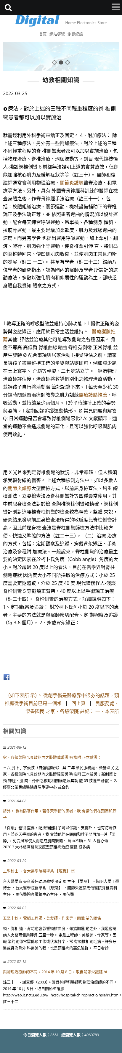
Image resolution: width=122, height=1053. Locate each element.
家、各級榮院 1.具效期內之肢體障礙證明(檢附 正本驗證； (52, 757)
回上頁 (78, 703)
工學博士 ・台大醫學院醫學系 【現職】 (39, 871)
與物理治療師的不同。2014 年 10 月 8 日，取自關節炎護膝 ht (55, 971)
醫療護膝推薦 (93, 395)
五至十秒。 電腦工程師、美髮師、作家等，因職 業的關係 (52, 918)
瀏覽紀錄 (75, 34)
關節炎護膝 (72, 182)
